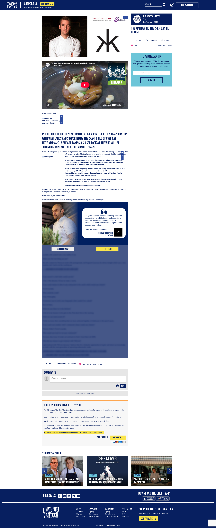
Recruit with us (110, 514)
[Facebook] (60, 496)
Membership (80, 516)
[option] (62, 471)
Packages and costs (112, 516)
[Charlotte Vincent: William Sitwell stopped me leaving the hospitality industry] (62, 471)
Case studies (93, 514)
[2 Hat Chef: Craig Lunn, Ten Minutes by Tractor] (151, 471)
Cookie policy (100, 525)
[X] (69, 496)
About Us (79, 512)
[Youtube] (78, 496)
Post (122, 386)
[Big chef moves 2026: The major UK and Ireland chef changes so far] (107, 471)
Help (124, 512)
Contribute (107, 249)
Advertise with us (95, 516)
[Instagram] (64, 496)
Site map (125, 516)
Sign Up (79, 514)
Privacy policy (115, 525)
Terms (108, 525)
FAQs (124, 514)
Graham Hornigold (97, 165)
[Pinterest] (74, 496)
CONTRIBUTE (46, 4)
